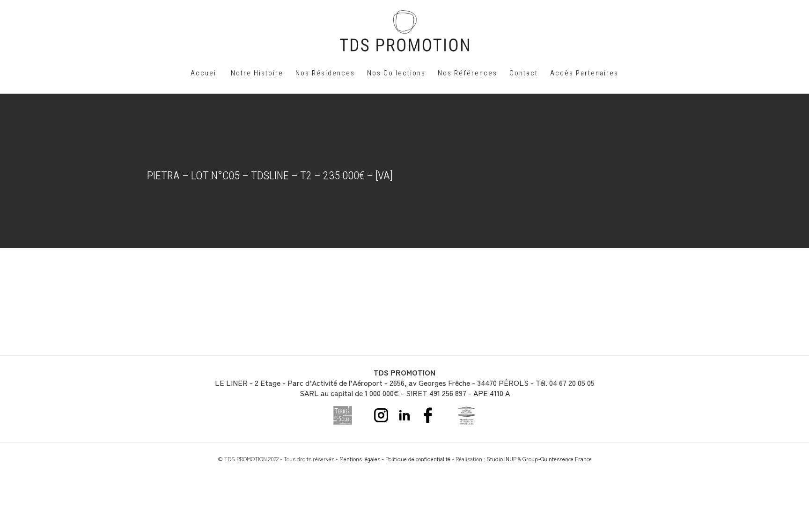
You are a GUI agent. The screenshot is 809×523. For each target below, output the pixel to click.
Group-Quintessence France (557, 459)
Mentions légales (359, 459)
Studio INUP (501, 459)
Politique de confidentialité (417, 459)
